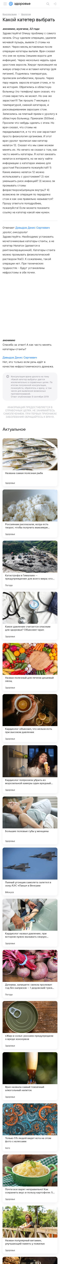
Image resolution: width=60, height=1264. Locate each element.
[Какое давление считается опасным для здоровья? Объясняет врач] (30, 616)
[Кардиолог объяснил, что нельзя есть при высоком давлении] (30, 718)
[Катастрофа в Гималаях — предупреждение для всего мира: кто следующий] (30, 565)
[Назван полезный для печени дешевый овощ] (30, 667)
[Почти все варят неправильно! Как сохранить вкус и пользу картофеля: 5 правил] (30, 1178)
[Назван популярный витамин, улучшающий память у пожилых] (30, 1230)
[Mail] (11, 4)
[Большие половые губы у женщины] (30, 820)
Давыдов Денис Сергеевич (32, 227)
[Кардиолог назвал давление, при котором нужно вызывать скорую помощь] (30, 923)
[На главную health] (22, 4)
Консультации (10, 14)
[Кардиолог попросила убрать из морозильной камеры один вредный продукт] (30, 769)
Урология (26, 14)
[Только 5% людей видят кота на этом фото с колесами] (30, 1127)
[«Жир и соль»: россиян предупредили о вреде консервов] (30, 1025)
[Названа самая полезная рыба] (30, 462)
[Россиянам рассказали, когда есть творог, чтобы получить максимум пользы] (30, 513)
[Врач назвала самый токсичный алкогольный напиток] (30, 1076)
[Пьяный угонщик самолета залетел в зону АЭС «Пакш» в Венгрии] (30, 872)
